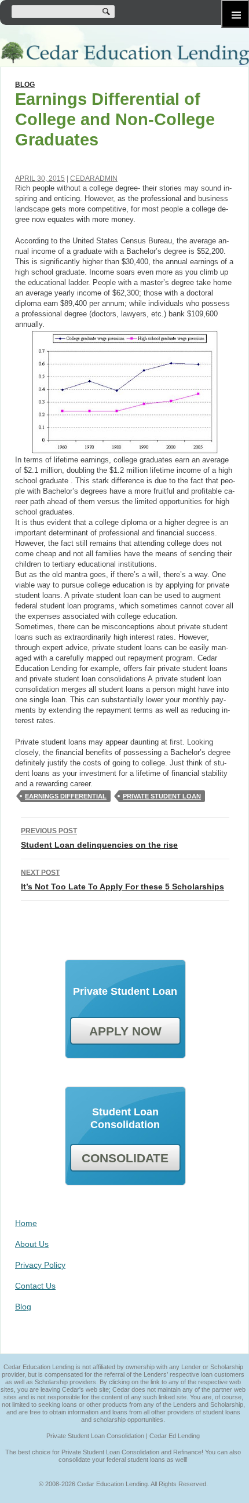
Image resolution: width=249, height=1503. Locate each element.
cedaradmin (94, 178)
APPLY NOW (125, 1031)
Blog (25, 85)
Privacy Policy (40, 1264)
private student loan (162, 796)
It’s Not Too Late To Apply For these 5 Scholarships (122, 880)
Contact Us (35, 1285)
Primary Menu (235, 14)
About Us (32, 1244)
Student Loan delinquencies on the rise (99, 838)
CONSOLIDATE (125, 1158)
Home (26, 1223)
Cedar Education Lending (124, 53)
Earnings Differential (66, 796)
